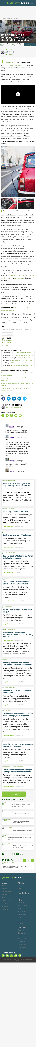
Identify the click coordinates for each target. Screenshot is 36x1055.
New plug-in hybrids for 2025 (15, 511)
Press (20, 935)
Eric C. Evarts (10, 49)
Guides (20, 920)
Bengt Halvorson (8, 489)
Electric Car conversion (16, 330)
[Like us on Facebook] (2, 415)
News (8, 18)
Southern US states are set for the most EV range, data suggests (18, 715)
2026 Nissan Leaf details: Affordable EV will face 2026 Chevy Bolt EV (18, 635)
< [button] (24, 860)
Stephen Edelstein (8, 601)
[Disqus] (18, 448)
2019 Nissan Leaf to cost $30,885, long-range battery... (18, 352)
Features (5, 909)
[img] (3, 399)
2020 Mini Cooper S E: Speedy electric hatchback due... (18, 363)
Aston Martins (18, 278)
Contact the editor (9, 345)
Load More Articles (14, 794)
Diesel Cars (5, 906)
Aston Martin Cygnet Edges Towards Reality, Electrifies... (18, 360)
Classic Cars (5, 330)
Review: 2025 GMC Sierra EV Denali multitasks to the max (18, 557)
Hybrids (4, 897)
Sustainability (6, 891)
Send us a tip (8, 340)
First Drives (22, 911)
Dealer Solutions (23, 895)
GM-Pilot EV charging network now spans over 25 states (18, 745)
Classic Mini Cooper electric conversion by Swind (16, 309)
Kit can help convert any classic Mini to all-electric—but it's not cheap (17, 379)
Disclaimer (21, 941)
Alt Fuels (5, 903)
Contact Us (22, 932)
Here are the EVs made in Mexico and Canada (17, 692)
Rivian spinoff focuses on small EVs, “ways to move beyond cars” (17, 664)
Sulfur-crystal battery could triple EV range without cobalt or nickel (17, 771)
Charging (4, 885)
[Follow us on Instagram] (11, 415)
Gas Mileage (6, 894)
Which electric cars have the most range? (17, 611)
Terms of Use (22, 938)
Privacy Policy (22, 947)
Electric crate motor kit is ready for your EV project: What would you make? (17, 374)
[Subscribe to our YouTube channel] (15, 415)
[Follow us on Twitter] (7, 415)
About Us (21, 930)
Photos (20, 885)
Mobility (4, 888)
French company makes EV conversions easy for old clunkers (17, 384)
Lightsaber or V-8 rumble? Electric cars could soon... (18, 355)
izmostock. (18, 960)
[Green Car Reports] (18, 3)
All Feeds (21, 902)
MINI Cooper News (7, 334)
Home (3, 18)
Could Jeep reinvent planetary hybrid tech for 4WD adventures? (17, 583)
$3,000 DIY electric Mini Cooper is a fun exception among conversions (16, 389)
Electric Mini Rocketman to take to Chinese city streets (18, 358)
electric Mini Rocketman (14, 65)
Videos (20, 888)
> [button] (32, 860)
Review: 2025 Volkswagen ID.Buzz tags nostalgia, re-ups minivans (17, 484)
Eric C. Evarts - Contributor (13, 407)
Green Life (21, 923)
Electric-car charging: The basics (17, 535)
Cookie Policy (22, 944)
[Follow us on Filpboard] (20, 415)
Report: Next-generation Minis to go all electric (18, 365)
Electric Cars (14, 18)
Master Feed (22, 905)
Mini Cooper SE (10, 62)
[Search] (32, 3)
